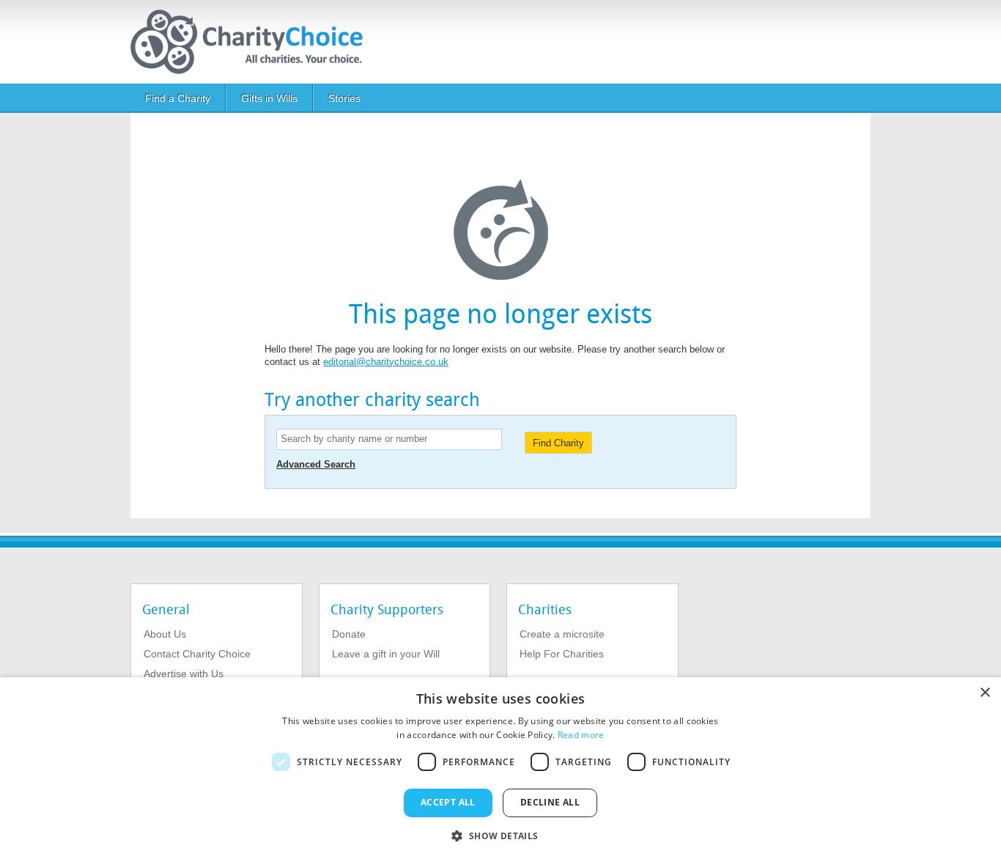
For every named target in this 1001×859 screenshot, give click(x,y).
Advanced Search (315, 464)
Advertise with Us (184, 673)
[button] (500, 834)
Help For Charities (562, 654)
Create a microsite (562, 634)
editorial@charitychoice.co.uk (385, 361)
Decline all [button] (550, 802)
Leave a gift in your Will (386, 654)
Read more (581, 735)
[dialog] (500, 768)
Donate (349, 634)
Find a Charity (177, 98)
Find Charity (558, 443)
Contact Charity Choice (197, 654)
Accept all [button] (448, 802)
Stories (344, 98)
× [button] (984, 692)
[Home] (252, 42)
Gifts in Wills (269, 98)
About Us (165, 634)
